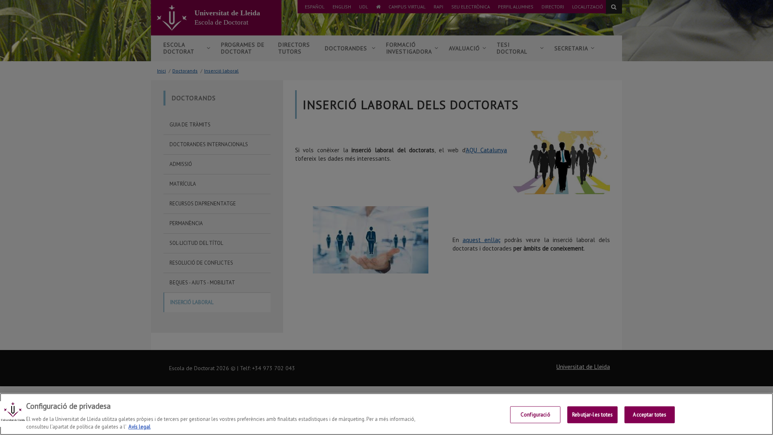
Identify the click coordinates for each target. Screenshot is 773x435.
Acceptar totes (649, 414)
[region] (386, 414)
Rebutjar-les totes (592, 414)
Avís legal (139, 426)
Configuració (535, 414)
